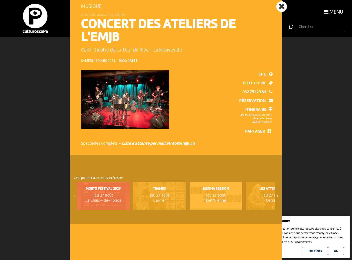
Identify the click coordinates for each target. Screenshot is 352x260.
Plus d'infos (315, 251)
